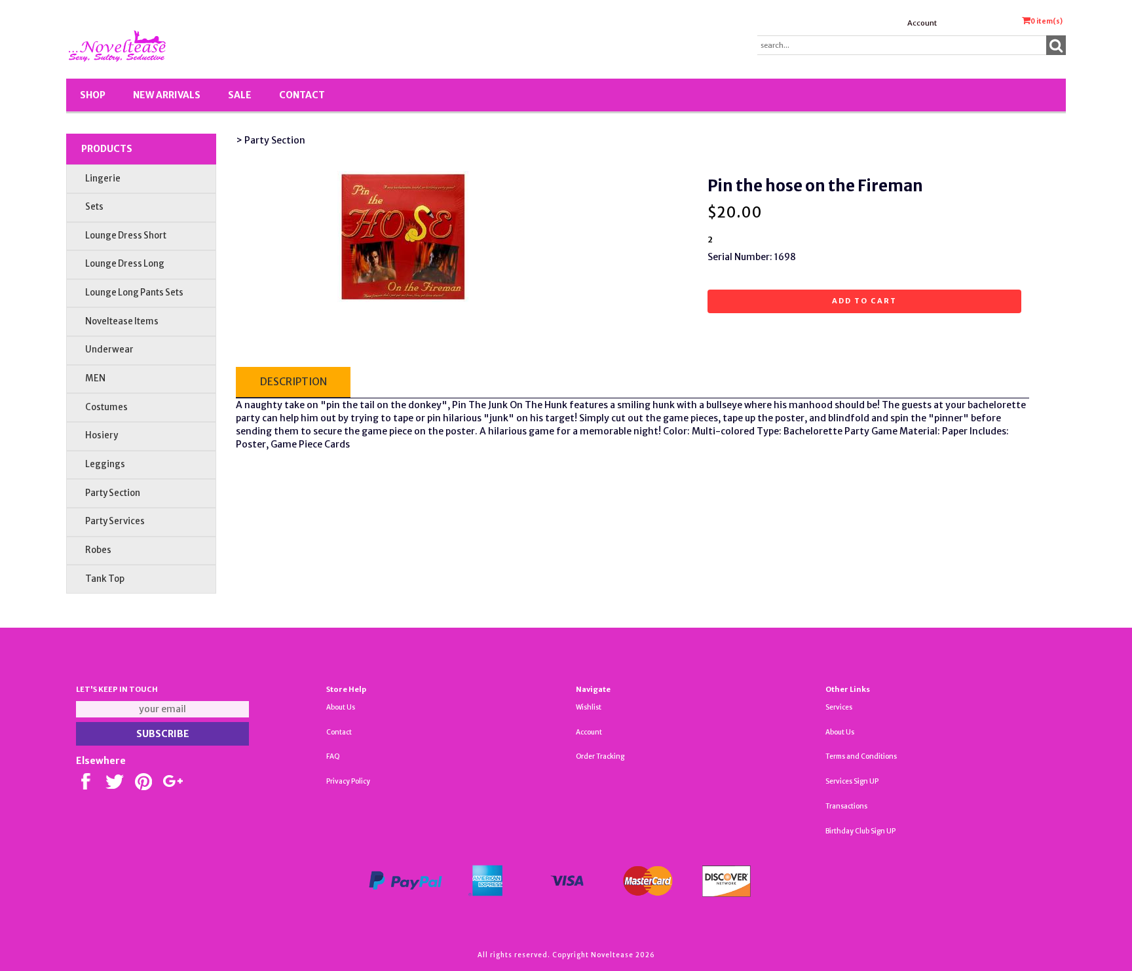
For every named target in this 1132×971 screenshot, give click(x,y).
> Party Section (270, 140)
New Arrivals (166, 95)
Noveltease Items (122, 321)
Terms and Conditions (861, 756)
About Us (340, 707)
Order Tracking (600, 756)
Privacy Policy (348, 781)
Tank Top (104, 578)
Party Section (112, 493)
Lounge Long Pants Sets (134, 292)
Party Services (115, 521)
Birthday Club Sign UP (860, 831)
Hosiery (101, 435)
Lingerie (103, 178)
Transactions (846, 806)
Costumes (106, 407)
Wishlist (588, 707)
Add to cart (864, 300)
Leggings (105, 464)
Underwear (109, 349)
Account (922, 23)
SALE (240, 95)
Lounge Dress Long (124, 263)
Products (106, 149)
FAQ (333, 756)
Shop (92, 95)
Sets (94, 206)
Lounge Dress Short (125, 235)
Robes (98, 550)
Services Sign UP (851, 781)
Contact (302, 95)
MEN (95, 378)
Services (838, 707)
